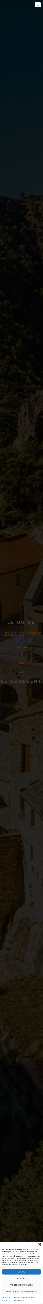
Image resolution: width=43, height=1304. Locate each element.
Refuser (21, 1278)
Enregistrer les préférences (21, 1292)
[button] (39, 1244)
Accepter (21, 1272)
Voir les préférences (21, 1285)
